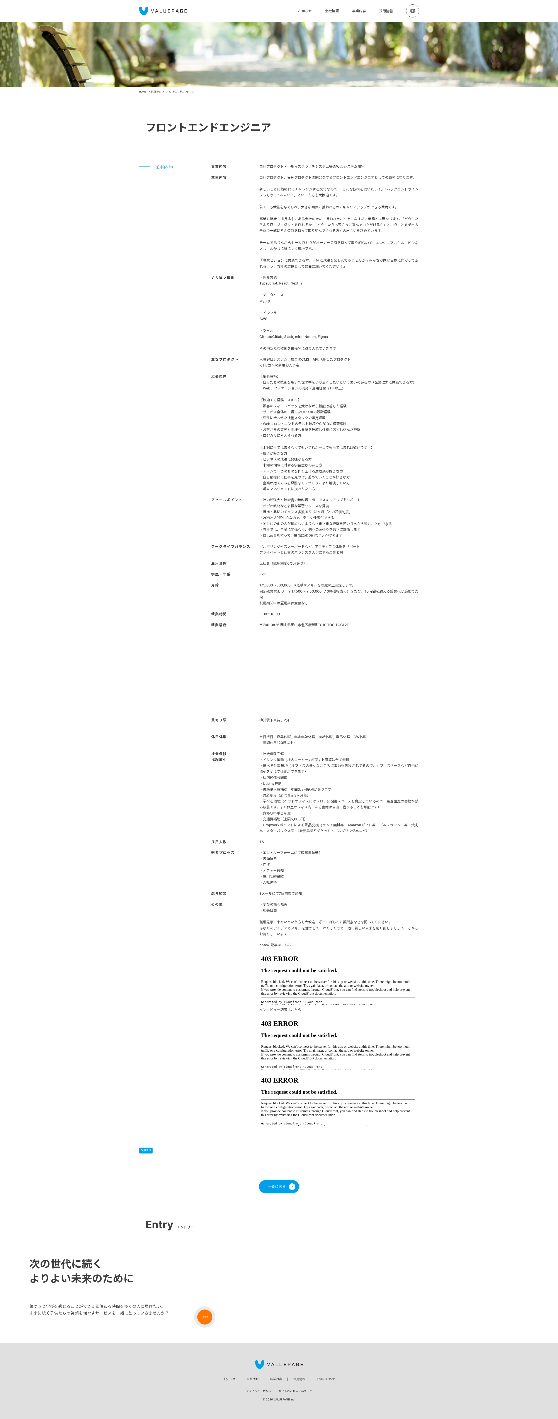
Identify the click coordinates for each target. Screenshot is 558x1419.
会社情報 (332, 11)
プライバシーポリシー (260, 1391)
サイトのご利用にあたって (295, 1391)
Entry (204, 1316)
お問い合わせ (325, 1379)
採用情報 (386, 11)
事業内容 (359, 11)
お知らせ (305, 11)
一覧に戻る (277, 1186)
